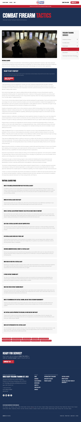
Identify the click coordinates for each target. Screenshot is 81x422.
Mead (61, 406)
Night (6, 415)
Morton (72, 406)
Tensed (56, 408)
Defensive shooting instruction (17, 338)
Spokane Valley (51, 408)
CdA (9, 406)
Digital (9, 415)
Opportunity (14, 408)
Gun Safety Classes (66, 42)
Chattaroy (12, 406)
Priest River (27, 408)
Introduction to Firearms (67, 39)
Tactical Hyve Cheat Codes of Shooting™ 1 (70, 55)
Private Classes (65, 46)
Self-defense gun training (6, 340)
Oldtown (10, 408)
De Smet (28, 406)
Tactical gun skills (35, 338)
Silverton (38, 408)
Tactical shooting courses (16, 340)
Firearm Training (5, 2)
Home (35, 376)
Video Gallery (37, 387)
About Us (36, 385)
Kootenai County (52, 406)
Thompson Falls (60, 408)
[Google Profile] (4, 395)
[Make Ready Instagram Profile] (9, 395)
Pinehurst (18, 408)
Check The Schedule (9, 78)
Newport (75, 406)
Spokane (46, 408)
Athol (4, 406)
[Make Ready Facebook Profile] (11, 395)
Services (36, 379)
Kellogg (46, 406)
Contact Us (73, 2)
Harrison (40, 406)
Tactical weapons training (6, 338)
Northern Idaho (5, 408)
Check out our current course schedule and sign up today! (40, 6)
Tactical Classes (65, 49)
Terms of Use (62, 415)
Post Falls (22, 408)
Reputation (36, 383)
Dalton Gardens (24, 406)
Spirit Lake (43, 408)
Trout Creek (66, 408)
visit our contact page (9, 358)
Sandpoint (35, 408)
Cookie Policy (72, 415)
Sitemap (77, 415)
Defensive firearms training (25, 340)
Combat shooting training (36, 340)
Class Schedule (37, 381)
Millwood (69, 406)
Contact (36, 389)
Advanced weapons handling (43, 338)
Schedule (10, 2)
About (15, 2)
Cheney (16, 406)
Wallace (69, 408)
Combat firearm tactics (27, 338)
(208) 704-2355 (65, 2)
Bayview (6, 406)
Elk (37, 406)
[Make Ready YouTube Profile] (6, 395)
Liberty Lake (57, 406)
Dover (35, 406)
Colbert (19, 406)
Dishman (32, 406)
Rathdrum (31, 408)
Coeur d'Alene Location (7, 387)
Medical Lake (65, 406)
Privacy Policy (67, 415)
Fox (7, 415)
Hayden (43, 406)
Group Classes (65, 52)
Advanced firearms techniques (46, 340)
